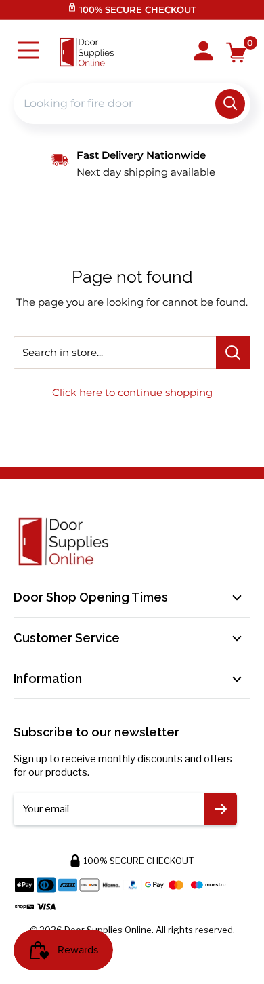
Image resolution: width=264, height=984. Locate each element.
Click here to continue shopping (132, 392)
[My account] (203, 52)
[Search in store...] (233, 352)
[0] (236, 52)
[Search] (230, 104)
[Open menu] (28, 51)
